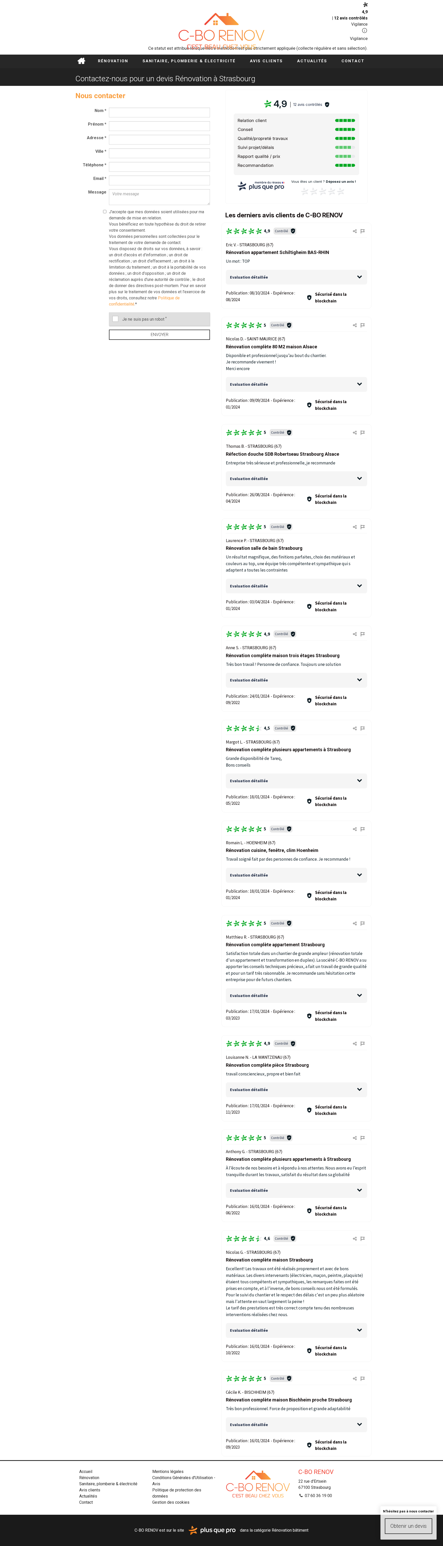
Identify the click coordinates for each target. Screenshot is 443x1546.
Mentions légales (168, 1471)
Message (97, 192)
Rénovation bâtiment (290, 1530)
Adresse (96, 137)
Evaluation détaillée (249, 277)
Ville (100, 151)
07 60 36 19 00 (318, 1495)
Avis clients (266, 61)
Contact (353, 61)
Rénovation (113, 61)
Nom (100, 110)
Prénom (97, 124)
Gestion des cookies (170, 1502)
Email (99, 178)
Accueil (81, 61)
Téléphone (94, 164)
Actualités (312, 61)
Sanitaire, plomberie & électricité (189, 61)
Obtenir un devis (408, 1526)
